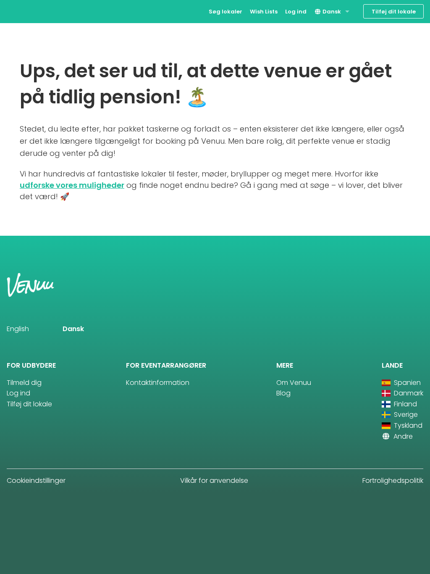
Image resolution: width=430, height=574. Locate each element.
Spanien (406, 382)
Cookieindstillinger (36, 480)
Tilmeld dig (24, 382)
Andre (402, 436)
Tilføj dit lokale (394, 12)
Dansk (331, 12)
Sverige (405, 414)
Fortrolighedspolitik (392, 480)
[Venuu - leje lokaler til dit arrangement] (22, 11)
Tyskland (407, 425)
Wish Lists (264, 12)
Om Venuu (293, 382)
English (18, 329)
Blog (283, 393)
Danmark (407, 393)
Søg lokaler (225, 12)
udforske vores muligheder (72, 185)
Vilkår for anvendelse (214, 480)
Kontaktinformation (157, 382)
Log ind (296, 12)
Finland (404, 404)
